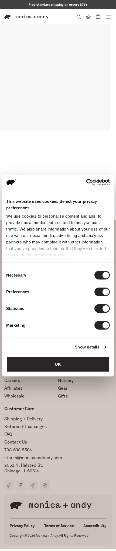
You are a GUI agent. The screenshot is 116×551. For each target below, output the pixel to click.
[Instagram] (21, 485)
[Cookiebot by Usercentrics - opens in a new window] (86, 182)
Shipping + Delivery (23, 418)
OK (58, 364)
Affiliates (13, 388)
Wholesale (14, 396)
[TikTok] (9, 485)
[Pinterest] (45, 485)
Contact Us (15, 442)
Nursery (66, 380)
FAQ (8, 434)
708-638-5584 (18, 449)
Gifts (63, 396)
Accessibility (94, 526)
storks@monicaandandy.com (33, 457)
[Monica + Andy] (26, 17)
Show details (87, 347)
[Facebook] (33, 485)
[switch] (102, 291)
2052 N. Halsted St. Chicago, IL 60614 (23, 468)
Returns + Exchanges (25, 426)
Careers (12, 380)
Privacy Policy (22, 526)
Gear (62, 388)
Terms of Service (59, 526)
